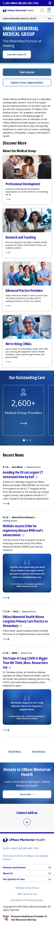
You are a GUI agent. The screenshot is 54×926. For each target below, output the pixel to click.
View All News (14, 751)
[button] (49, 867)
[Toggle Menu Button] (49, 18)
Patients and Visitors (14, 867)
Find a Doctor (27, 72)
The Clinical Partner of (25, 857)
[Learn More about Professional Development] (27, 199)
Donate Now (33, 795)
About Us (8, 873)
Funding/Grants (10, 520)
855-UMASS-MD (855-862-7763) (22, 3)
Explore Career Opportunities (27, 82)
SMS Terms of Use (27, 894)
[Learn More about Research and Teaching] (27, 252)
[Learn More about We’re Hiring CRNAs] (27, 362)
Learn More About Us (16, 54)
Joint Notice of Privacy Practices (27, 900)
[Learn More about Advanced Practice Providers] (27, 306)
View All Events (39, 751)
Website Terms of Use (27, 887)
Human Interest (33, 467)
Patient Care (26, 652)
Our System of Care (14, 879)
